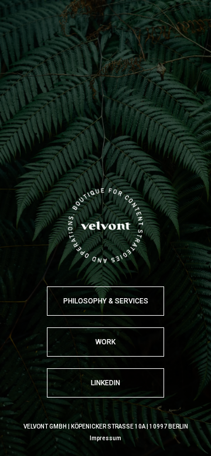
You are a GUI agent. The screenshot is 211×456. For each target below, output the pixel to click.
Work (105, 342)
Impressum (105, 438)
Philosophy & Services (105, 301)
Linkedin (105, 383)
